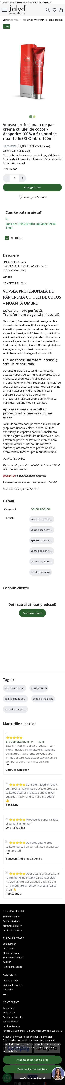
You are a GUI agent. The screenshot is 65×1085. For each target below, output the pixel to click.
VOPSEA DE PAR (10, 20)
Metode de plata (11, 952)
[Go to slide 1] (30, 116)
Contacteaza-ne (11, 980)
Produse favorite (11, 1026)
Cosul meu (8, 948)
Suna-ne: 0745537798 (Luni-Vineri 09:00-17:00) (31, 226)
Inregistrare (9, 1012)
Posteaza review (32, 613)
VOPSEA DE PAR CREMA (33, 20)
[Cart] (61, 10)
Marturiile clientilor (12, 925)
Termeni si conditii (12, 916)
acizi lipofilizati (39, 688)
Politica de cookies (35, 1044)
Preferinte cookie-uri (32, 1078)
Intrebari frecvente (12, 985)
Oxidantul (9, 476)
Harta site (8, 989)
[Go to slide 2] (34, 116)
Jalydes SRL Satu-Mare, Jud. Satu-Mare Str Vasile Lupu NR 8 (32, 1030)
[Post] (13, 238)
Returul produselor (12, 966)
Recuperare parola (12, 1017)
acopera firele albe (43, 698)
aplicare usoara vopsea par (46, 540)
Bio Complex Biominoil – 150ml (25, 741)
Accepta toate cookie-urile (32, 1059)
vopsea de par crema (42, 550)
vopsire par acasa (40, 572)
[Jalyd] (18, 10)
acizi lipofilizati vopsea (17, 698)
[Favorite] (54, 10)
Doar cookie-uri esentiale (33, 1069)
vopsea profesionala (42, 529)
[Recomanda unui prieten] (22, 238)
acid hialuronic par (14, 688)
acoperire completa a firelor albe (22, 709)
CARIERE (7, 962)
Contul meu (8, 1007)
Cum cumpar (9, 943)
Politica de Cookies (12, 930)
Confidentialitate (11, 921)
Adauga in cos (32, 187)
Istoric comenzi (10, 1021)
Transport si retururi (13, 957)
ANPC (5, 994)
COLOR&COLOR (56, 20)
